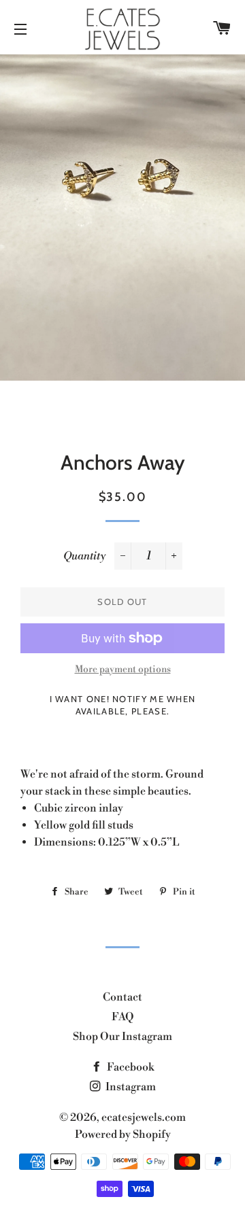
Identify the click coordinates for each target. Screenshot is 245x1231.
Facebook (129, 1067)
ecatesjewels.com (143, 1117)
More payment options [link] (123, 669)
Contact (122, 997)
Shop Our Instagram (122, 1036)
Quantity (84, 556)
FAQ (123, 1017)
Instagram (129, 1087)
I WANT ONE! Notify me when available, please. (123, 704)
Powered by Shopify (123, 1134)
